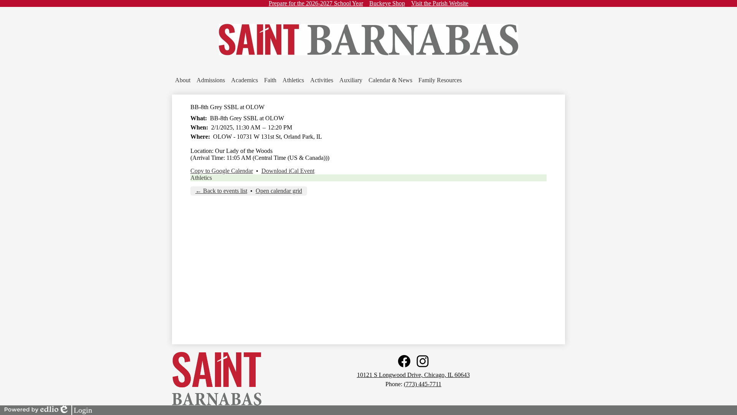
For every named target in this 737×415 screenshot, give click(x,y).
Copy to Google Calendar (221, 171)
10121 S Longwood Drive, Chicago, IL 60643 (413, 375)
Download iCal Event (287, 171)
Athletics (201, 177)
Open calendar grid (279, 191)
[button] (182, 80)
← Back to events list (221, 191)
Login (75, 410)
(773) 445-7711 (422, 384)
